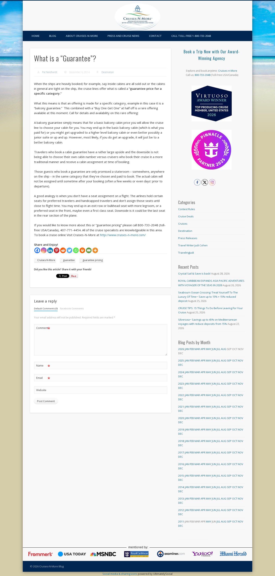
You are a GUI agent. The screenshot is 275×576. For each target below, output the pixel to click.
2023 (181, 383)
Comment (43, 328)
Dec (180, 364)
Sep (229, 360)
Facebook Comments (72, 308)
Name (43, 366)
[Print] (82, 250)
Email (43, 378)
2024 (181, 372)
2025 (181, 360)
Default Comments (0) (46, 308)
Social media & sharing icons (120, 574)
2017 (181, 452)
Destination (107, 72)
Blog (52, 36)
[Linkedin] (50, 250)
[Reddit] (63, 250)
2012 (181, 510)
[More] (95, 250)
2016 (181, 464)
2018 (181, 441)
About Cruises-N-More (82, 36)
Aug (223, 349)
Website (41, 390)
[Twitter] (69, 250)
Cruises (182, 223)
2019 (181, 429)
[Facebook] (37, 250)
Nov (240, 360)
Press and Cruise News (123, 36)
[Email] (89, 250)
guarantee (69, 260)
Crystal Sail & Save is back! (194, 273)
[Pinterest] (56, 250)
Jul (218, 349)
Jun (214, 349)
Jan (187, 349)
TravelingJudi (186, 252)
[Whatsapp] (76, 250)
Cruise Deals (186, 216)
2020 (181, 418)
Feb (192, 349)
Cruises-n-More (227, 70)
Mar (197, 349)
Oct (234, 360)
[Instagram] (44, 250)
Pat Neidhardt (49, 72)
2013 (181, 498)
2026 (181, 349)
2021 (181, 406)
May (208, 349)
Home (35, 36)
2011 (181, 521)
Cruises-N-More (46, 260)
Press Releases (187, 238)
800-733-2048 (202, 75)
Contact (155, 36)
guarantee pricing (93, 260)
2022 (181, 395)
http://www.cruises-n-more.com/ (123, 235)
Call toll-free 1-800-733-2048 (191, 36)
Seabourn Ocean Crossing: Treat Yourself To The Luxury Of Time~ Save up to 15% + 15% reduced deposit (208, 297)
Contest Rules (186, 209)
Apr (203, 349)
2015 (181, 475)
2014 (181, 487)
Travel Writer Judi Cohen (193, 245)
